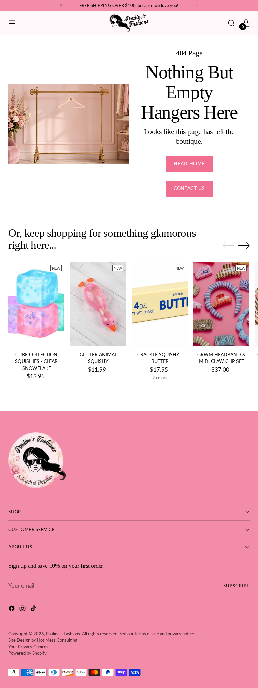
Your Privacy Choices (28, 646)
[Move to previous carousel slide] (228, 245)
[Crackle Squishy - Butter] (160, 304)
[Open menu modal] (12, 23)
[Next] (196, 5)
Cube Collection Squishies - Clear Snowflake (36, 361)
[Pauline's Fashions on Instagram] (23, 609)
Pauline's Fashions (63, 633)
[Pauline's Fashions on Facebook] (12, 609)
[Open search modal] (232, 23)
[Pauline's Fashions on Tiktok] (34, 609)
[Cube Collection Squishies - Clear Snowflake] (36, 304)
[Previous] (61, 5)
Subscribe (236, 585)
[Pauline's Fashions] (129, 23)
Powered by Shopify (27, 653)
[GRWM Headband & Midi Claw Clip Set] (222, 304)
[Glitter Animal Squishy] (98, 304)
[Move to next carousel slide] (244, 245)
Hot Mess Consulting (57, 640)
